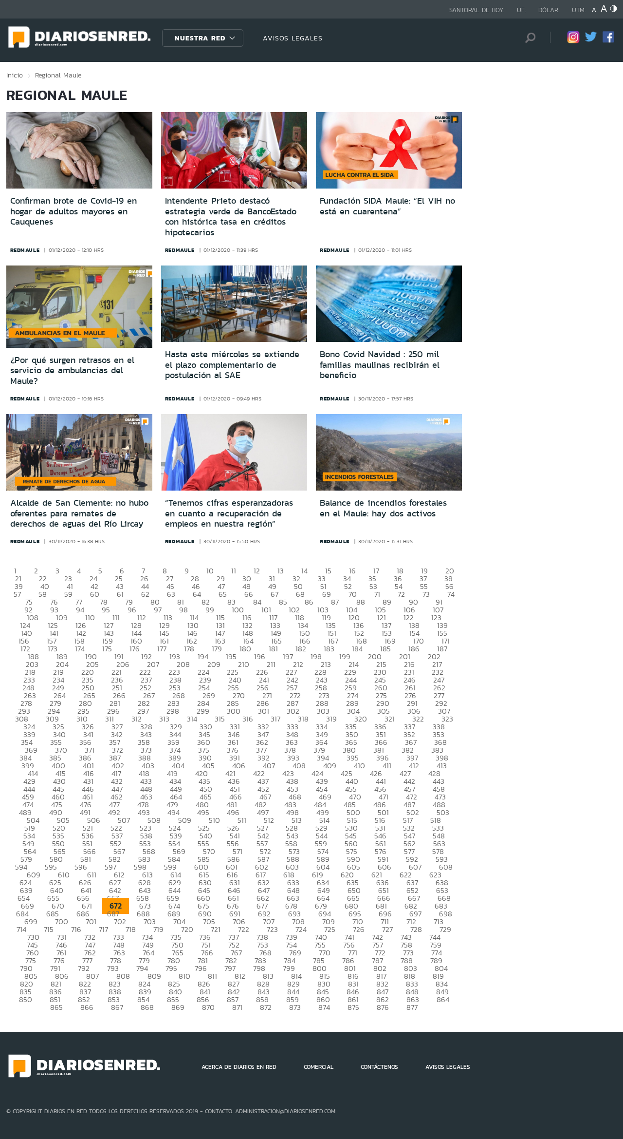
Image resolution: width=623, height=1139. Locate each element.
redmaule (25, 250)
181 (273, 649)
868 (147, 1007)
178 (189, 649)
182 (300, 649)
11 (233, 571)
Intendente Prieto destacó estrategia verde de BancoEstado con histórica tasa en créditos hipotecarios (230, 216)
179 (217, 649)
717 (103, 929)
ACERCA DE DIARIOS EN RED (239, 1067)
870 (208, 1007)
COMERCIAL (318, 1067)
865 (56, 1007)
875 (353, 1007)
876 (383, 1007)
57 (17, 594)
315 (220, 719)
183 (329, 649)
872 (266, 1007)
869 (177, 1007)
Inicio (14, 75)
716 (76, 929)
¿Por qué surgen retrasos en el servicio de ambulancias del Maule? (72, 370)
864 (443, 999)
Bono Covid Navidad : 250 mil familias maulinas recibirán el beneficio (380, 364)
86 (309, 602)
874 (324, 1007)
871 (237, 1007)
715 (49, 929)
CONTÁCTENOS (379, 1067)
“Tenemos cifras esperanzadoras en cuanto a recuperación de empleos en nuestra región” (229, 513)
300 (233, 711)
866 (86, 1007)
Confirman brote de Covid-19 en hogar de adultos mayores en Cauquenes (73, 211)
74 (451, 594)
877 (412, 1007)
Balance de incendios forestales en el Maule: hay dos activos (383, 508)
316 (247, 719)
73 (426, 594)
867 (117, 1007)
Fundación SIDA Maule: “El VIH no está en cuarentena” (387, 206)
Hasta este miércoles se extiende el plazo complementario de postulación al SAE (232, 364)
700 (61, 921)
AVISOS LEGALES (293, 38)
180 (245, 649)
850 (25, 999)
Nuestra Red (200, 38)
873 (295, 1007)
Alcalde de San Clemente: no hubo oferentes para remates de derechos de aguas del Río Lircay (79, 513)
